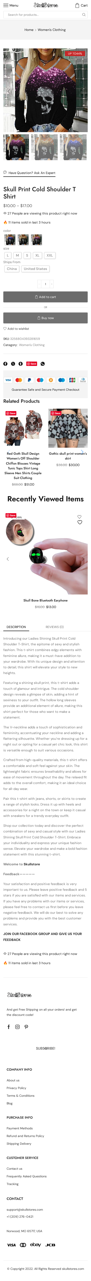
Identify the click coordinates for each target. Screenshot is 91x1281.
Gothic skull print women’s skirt (68, 456)
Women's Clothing (52, 30)
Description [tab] (16, 627)
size (6, 248)
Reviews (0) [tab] (55, 627)
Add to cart (47, 297)
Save (33, 363)
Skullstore (32, 864)
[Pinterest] (26, 1027)
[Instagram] (17, 1027)
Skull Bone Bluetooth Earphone (45, 600)
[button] (8, 91)
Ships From (11, 262)
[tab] (16, 627)
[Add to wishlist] (35, 418)
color (7, 231)
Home (29, 30)
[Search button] (83, 14)
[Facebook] (9, 1027)
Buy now (48, 318)
